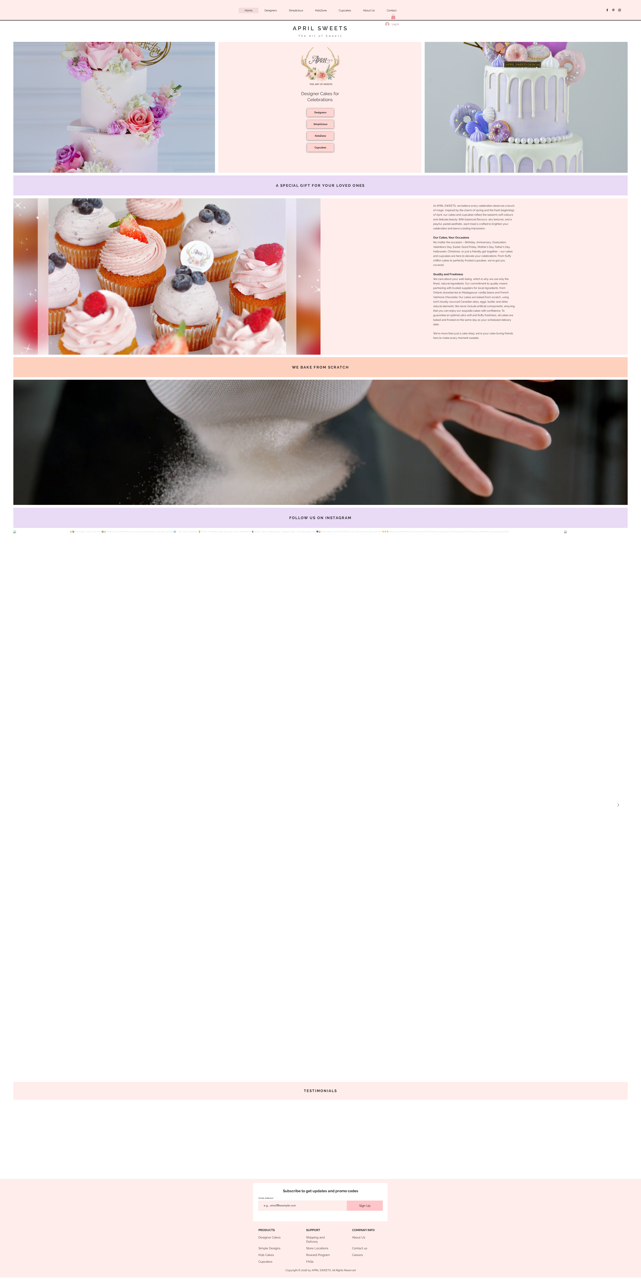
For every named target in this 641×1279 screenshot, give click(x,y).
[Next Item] (618, 805)
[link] (393, 16)
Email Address (266, 1198)
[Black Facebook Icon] (607, 10)
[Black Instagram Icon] (619, 10)
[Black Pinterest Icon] (613, 10)
